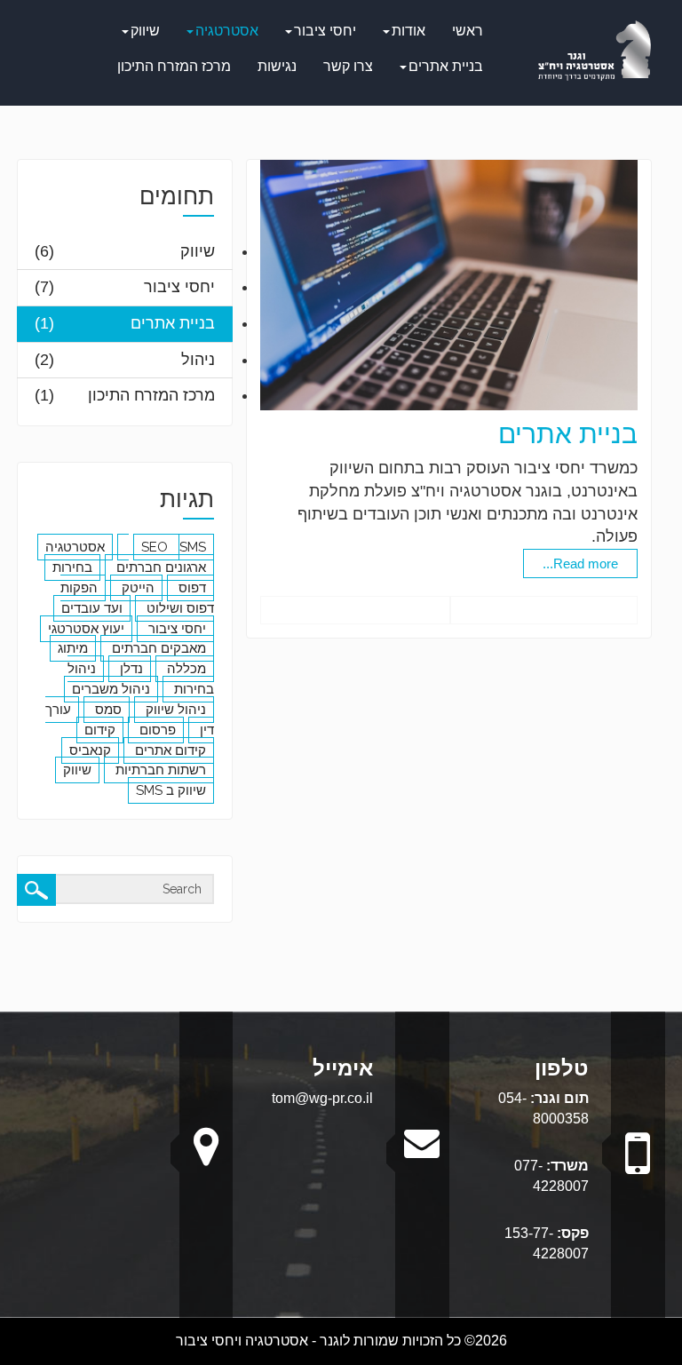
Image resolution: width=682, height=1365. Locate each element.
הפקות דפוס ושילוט (137, 598)
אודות (408, 30)
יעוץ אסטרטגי (86, 629)
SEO (156, 547)
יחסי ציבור (325, 30)
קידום (99, 730)
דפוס (190, 588)
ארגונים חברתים (159, 567)
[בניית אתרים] (448, 283)
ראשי (467, 30)
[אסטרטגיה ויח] (594, 49)
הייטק (136, 588)
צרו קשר (348, 66)
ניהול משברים (111, 689)
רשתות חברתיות (159, 770)
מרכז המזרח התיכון (174, 66)
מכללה (184, 669)
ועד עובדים (92, 608)
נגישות (277, 66)
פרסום (156, 730)
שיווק (145, 30)
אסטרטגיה (226, 30)
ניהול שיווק (174, 710)
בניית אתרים (445, 66)
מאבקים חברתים (157, 648)
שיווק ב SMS (171, 790)
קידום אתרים (168, 750)
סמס (106, 710)
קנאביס (90, 750)
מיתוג (73, 648)
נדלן (129, 669)
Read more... (580, 563)
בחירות (72, 567)
